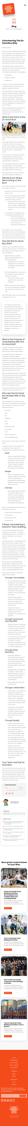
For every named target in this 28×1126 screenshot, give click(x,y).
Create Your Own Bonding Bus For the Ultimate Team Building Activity (13, 836)
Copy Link (20, 788)
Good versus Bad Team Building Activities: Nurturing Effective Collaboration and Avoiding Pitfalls (14, 823)
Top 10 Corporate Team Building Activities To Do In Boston (13, 832)
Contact (14, 1084)
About (14, 1076)
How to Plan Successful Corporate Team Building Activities (13, 829)
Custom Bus (14, 1067)
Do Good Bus (11, 59)
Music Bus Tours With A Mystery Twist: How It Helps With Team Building (14, 840)
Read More (7, 908)
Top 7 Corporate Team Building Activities (13, 826)
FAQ (14, 1082)
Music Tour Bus (14, 1065)
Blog (14, 1073)
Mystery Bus (14, 1060)
